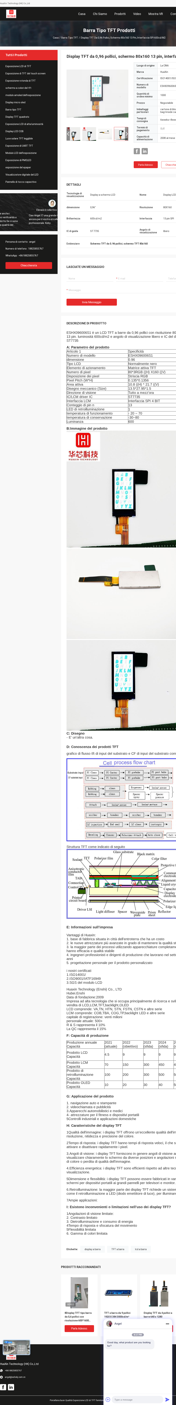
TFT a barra (117, 1249)
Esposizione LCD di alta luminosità (24, 124)
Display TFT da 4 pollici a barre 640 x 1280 (158, 1315)
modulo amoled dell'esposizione (23, 95)
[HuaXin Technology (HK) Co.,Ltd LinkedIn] (145, 151)
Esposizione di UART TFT (19, 145)
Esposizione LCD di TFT (18, 66)
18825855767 (35, 248)
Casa (56, 37)
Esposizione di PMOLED (18, 160)
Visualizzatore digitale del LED (22, 174)
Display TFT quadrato (17, 116)
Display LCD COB (15, 131)
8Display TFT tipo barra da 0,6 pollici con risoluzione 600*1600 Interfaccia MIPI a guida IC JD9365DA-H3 (78, 1317)
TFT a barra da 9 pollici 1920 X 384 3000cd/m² (117, 1315)
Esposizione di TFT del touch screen (26, 73)
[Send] (167, 1399)
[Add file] (108, 1399)
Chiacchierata (29, 265)
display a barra (93, 1249)
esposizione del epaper (18, 167)
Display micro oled (15, 102)
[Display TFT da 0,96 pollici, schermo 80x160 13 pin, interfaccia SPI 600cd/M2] (97, 93)
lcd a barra (141, 1249)
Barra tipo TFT (69, 37)
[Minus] (167, 1324)
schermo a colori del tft (18, 88)
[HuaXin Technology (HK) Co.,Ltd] (11, 13)
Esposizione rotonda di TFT (21, 80)
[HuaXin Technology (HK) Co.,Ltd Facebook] (137, 151)
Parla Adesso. (145, 164)
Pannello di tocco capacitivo (21, 182)
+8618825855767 (28, 255)
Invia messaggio (91, 302)
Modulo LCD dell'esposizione (21, 153)
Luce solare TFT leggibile (19, 138)
